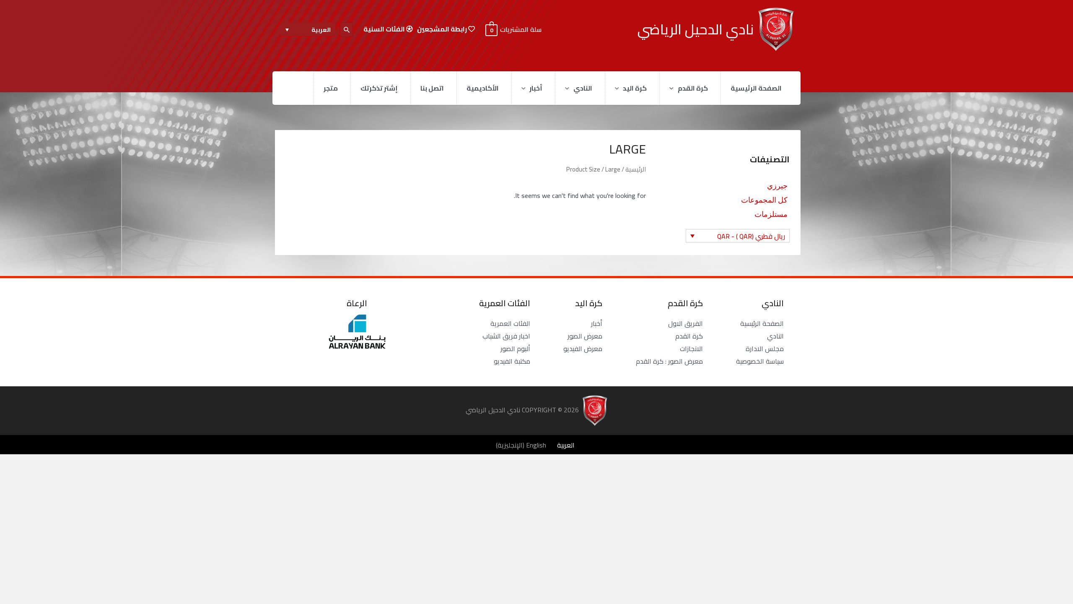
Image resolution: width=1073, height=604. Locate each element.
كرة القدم (693, 88)
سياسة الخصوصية (760, 361)
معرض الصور (585, 336)
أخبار (535, 88)
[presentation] (673, 88)
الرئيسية (635, 169)
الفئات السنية (384, 29)
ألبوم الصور (515, 348)
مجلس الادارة (765, 348)
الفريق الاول (685, 323)
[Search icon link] (346, 29)
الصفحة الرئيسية (756, 88)
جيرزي (777, 185)
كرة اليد (635, 88)
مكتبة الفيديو (512, 361)
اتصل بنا (432, 88)
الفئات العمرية (510, 323)
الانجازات (691, 348)
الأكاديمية (483, 88)
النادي (582, 88)
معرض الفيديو (582, 348)
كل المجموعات (764, 199)
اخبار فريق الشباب (506, 336)
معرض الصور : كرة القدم (669, 361)
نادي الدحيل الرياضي (696, 29)
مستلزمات (771, 213)
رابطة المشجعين (442, 29)
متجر (331, 88)
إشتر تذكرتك (379, 88)
